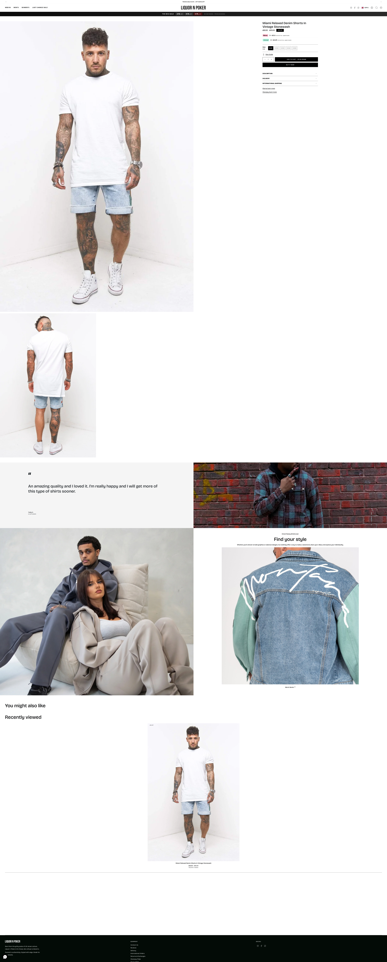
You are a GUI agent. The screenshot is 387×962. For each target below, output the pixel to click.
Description (268, 73)
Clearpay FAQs (136, 959)
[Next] (381, 2)
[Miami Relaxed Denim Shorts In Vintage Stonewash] (193, 792)
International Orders (138, 953)
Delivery (266, 78)
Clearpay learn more (270, 92)
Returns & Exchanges (138, 956)
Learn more (286, 35)
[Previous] (6, 2)
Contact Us (134, 945)
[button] (8, 7)
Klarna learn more (269, 88)
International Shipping (272, 83)
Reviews (133, 948)
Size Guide (269, 54)
